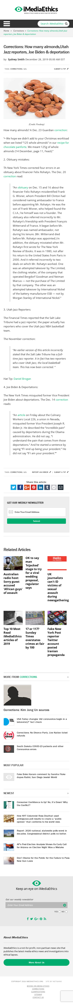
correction (60, 130)
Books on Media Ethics (38, 986)
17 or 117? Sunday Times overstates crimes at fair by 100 (35, 638)
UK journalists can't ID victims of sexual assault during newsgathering (57, 587)
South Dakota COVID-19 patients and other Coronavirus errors (40, 748)
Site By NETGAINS (54, 981)
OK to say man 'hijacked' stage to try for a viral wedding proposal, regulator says (34, 573)
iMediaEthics (36, 9)
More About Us (36, 962)
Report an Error (40, 472)
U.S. (25, 69)
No (63, 911)
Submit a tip (60, 69)
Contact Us (38, 997)
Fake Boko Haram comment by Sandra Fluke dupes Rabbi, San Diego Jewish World (41, 776)
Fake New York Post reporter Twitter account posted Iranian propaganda (56, 642)
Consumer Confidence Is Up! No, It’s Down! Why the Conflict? (42, 804)
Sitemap (38, 994)
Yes (56, 911)
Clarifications (38, 991)
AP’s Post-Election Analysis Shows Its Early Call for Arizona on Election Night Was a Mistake (41, 846)
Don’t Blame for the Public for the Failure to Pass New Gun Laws (43, 859)
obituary (23, 187)
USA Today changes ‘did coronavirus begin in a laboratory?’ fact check (42, 720)
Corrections (18, 30)
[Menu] (7, 23)
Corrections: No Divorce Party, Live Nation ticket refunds (42, 734)
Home (6, 30)
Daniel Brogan (22, 378)
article (21, 415)
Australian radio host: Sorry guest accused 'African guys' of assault (13, 583)
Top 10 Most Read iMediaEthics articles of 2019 (13, 636)
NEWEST (9, 793)
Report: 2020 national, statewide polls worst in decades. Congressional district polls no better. (42, 832)
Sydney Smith (16, 59)
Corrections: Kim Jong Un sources (26, 710)
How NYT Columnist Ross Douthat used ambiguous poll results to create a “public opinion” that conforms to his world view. (39, 818)
